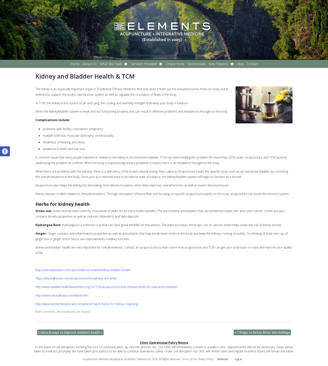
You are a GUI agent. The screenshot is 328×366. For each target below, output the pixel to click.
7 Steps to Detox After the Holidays (262, 332)
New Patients (218, 64)
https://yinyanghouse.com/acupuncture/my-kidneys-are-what (75, 278)
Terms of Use (189, 359)
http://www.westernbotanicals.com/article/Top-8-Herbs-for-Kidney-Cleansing (86, 304)
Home (75, 64)
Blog (240, 64)
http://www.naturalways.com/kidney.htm (61, 295)
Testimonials (196, 64)
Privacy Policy (206, 359)
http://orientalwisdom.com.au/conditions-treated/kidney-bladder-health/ (83, 270)
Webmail (222, 359)
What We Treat (111, 64)
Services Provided (144, 64)
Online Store (175, 64)
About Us (90, 64)
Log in (238, 359)
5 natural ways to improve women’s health (70, 332)
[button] (5, 151)
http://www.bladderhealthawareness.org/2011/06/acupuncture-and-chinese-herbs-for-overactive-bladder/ (106, 287)
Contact (252, 64)
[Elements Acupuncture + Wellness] (164, 29)
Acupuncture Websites (96, 359)
